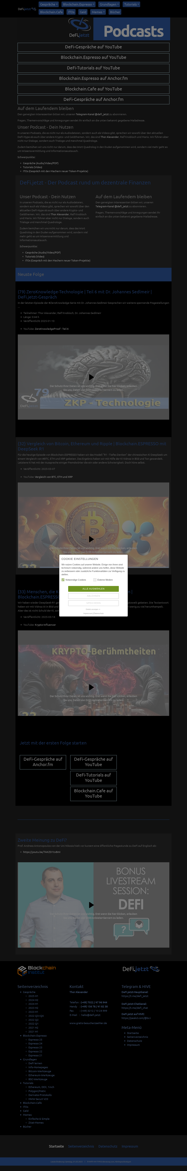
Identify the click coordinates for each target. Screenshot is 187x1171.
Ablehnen (93, 596)
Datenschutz (99, 613)
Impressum (87, 613)
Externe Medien (105, 580)
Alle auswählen (94, 589)
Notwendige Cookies (76, 580)
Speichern (93, 603)
